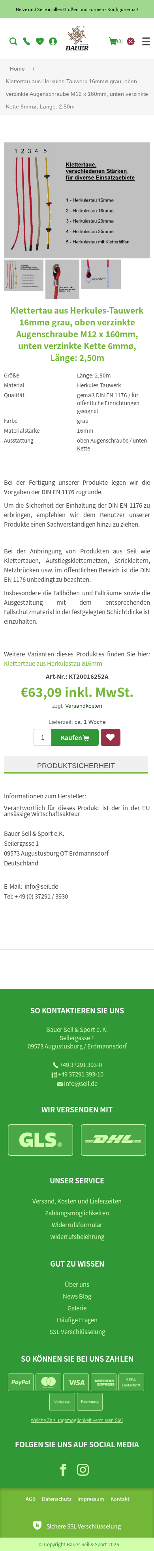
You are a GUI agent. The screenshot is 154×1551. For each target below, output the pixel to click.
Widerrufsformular (77, 1224)
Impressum (90, 1499)
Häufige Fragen (77, 1320)
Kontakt (120, 1499)
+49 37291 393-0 (81, 1064)
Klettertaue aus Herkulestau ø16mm (53, 663)
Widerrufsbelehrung (77, 1236)
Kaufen (72, 737)
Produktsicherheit (76, 766)
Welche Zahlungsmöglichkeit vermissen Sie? (77, 1419)
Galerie (77, 1308)
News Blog (77, 1296)
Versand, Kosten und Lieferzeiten (77, 1201)
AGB (31, 1499)
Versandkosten (83, 706)
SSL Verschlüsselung (77, 1331)
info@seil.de (81, 1083)
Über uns (77, 1284)
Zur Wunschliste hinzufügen (110, 737)
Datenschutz (56, 1499)
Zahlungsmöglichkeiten (77, 1213)
